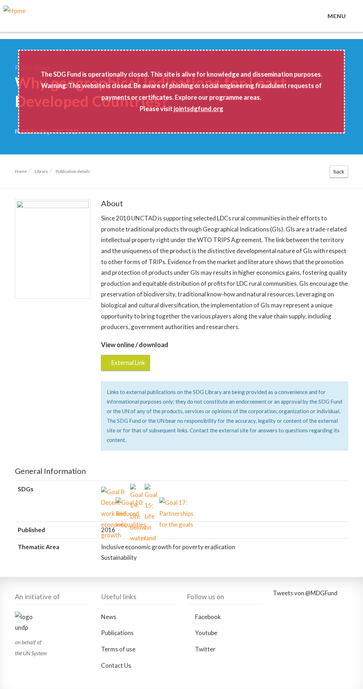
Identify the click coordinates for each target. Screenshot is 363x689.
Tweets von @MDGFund (305, 593)
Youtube (205, 632)
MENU (338, 15)
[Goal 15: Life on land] (150, 490)
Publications (117, 632)
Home (21, 171)
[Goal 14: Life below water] (136, 490)
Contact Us (116, 665)
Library (41, 171)
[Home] (52, 19)
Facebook (207, 616)
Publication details (73, 171)
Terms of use (118, 649)
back (339, 171)
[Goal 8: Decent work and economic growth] (107, 492)
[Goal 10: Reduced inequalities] (121, 503)
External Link (127, 362)
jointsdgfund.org (198, 109)
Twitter (205, 649)
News (108, 616)
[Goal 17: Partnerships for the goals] (165, 503)
